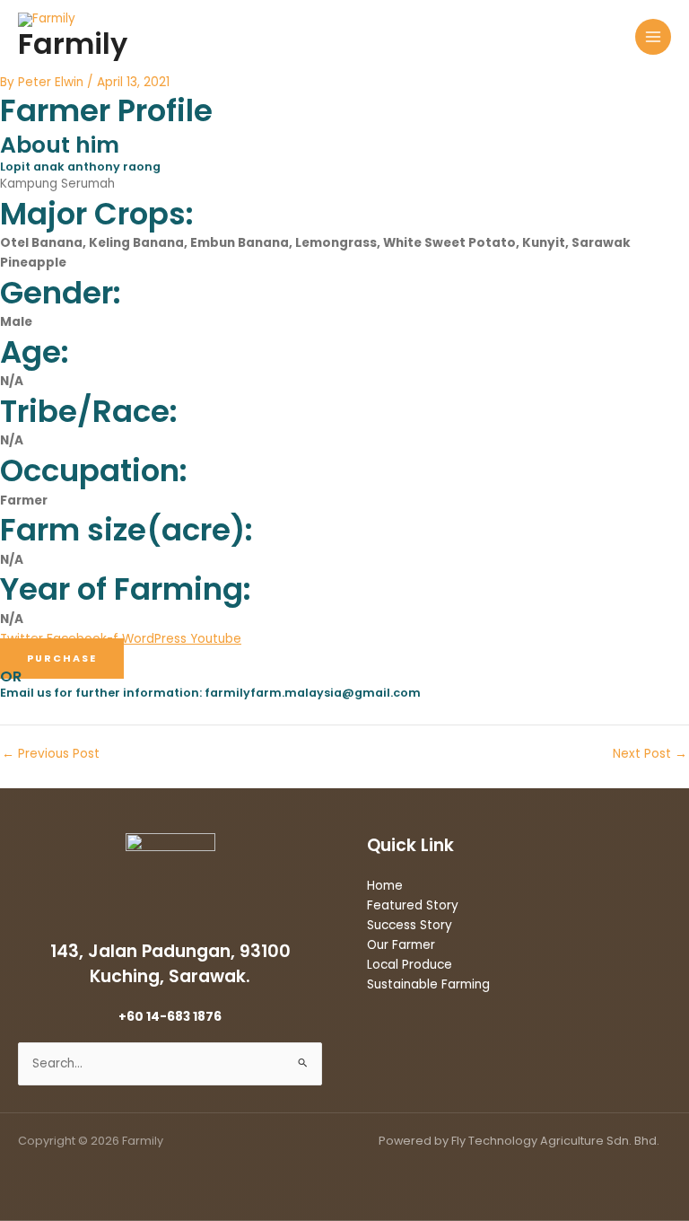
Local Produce (409, 964)
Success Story (409, 925)
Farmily (72, 43)
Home (385, 885)
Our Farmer (401, 944)
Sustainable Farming (428, 984)
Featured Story (412, 905)
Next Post (650, 754)
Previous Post (51, 754)
